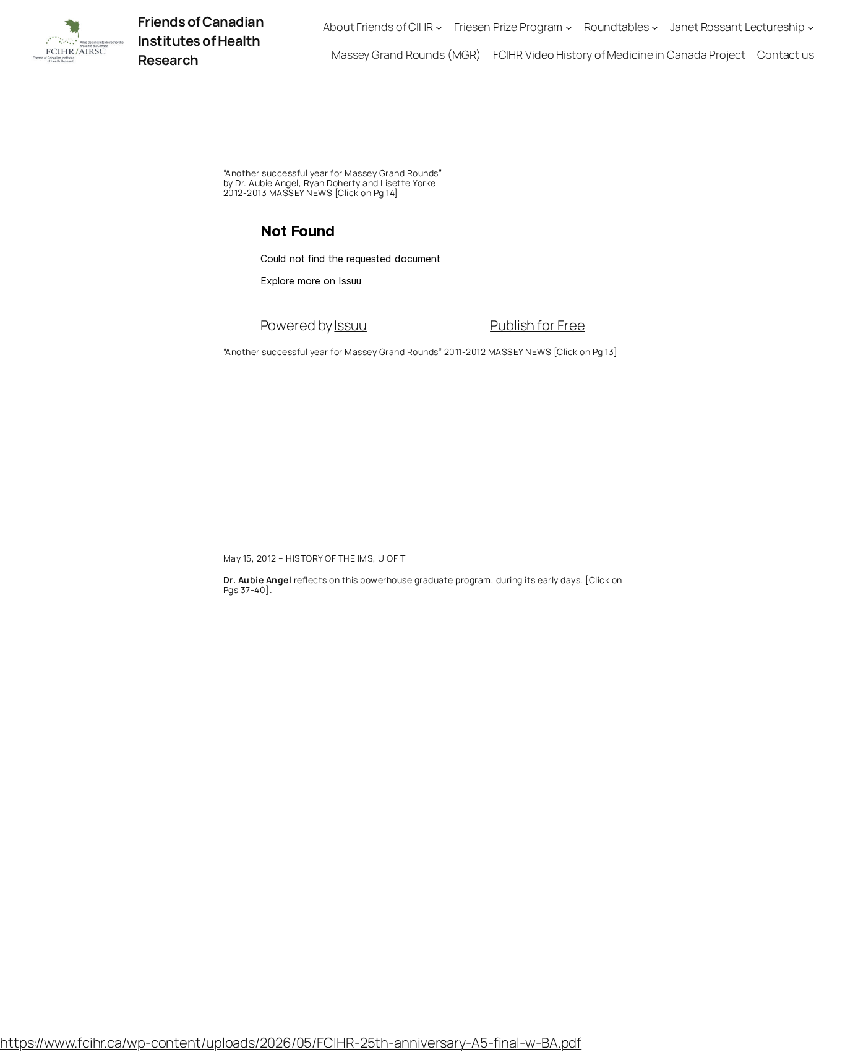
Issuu (350, 325)
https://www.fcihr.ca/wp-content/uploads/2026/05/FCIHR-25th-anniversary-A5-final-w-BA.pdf (290, 1042)
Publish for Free (537, 325)
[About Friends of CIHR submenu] (438, 27)
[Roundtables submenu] (654, 27)
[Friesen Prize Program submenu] (568, 27)
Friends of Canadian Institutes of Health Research (201, 40)
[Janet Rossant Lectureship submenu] (810, 27)
